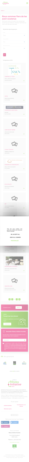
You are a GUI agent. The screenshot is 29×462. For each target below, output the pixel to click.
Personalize (15, 240)
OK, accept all (15, 234)
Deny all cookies (15, 237)
